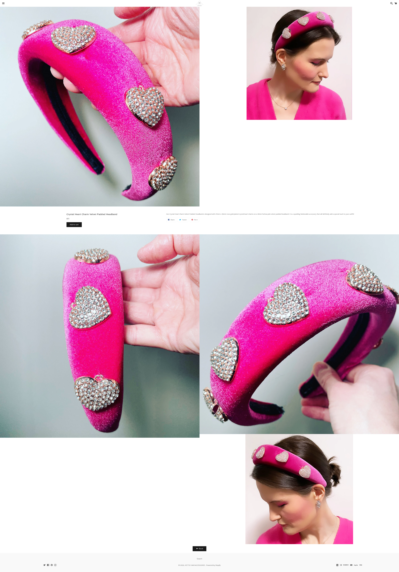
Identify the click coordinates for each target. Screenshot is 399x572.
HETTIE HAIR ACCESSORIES (195, 565)
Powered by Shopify (213, 565)
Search (199, 559)
